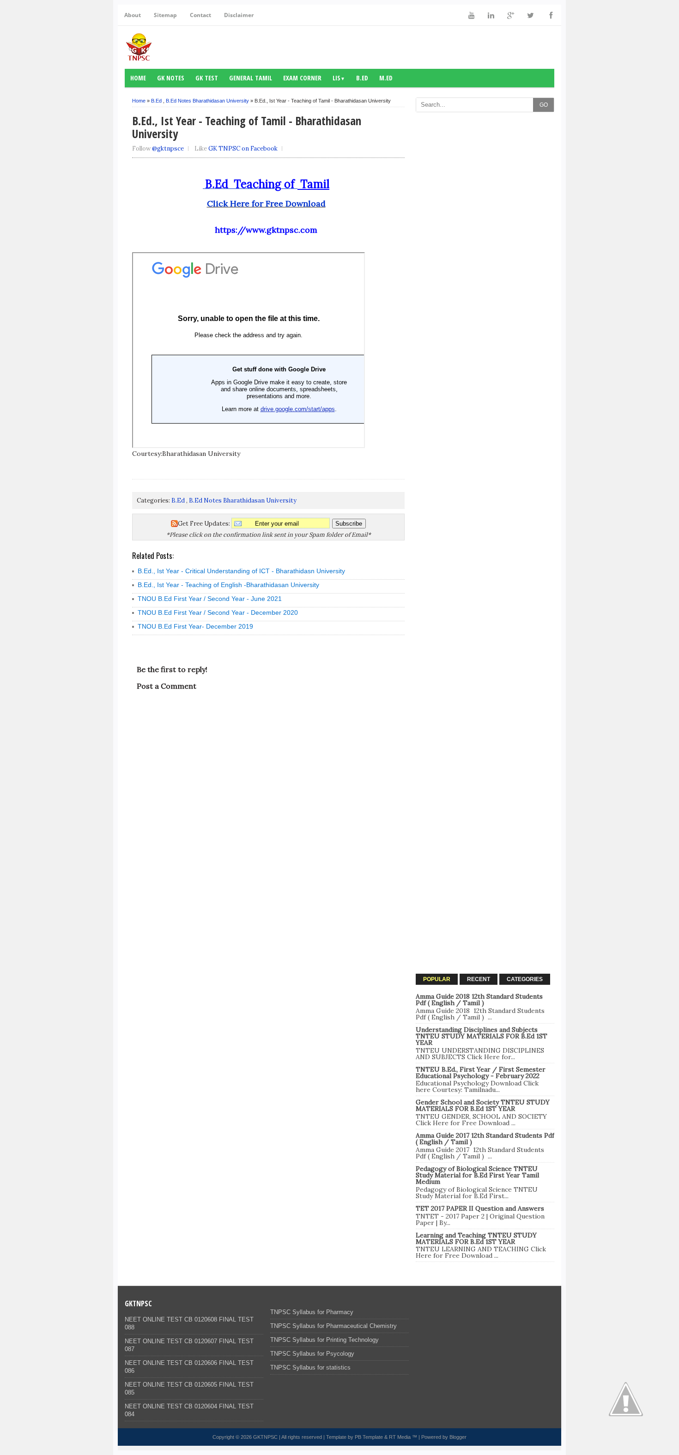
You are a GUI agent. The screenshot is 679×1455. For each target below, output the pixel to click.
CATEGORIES (525, 979)
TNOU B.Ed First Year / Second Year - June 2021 (210, 598)
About (132, 15)
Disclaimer (239, 15)
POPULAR (436, 979)
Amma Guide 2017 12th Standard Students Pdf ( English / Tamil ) (485, 1138)
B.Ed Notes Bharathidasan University (207, 100)
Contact (200, 15)
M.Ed (386, 77)
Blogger (458, 1437)
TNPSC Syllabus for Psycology (312, 1353)
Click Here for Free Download (266, 203)
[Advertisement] (485, 255)
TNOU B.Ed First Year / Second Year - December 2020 (218, 612)
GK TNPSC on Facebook (243, 148)
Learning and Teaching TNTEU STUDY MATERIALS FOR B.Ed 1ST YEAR (476, 1238)
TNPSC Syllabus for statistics (310, 1367)
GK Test (206, 77)
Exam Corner (302, 77)
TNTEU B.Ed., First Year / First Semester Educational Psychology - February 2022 (481, 1072)
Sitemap (165, 15)
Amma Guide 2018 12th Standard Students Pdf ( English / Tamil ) (479, 999)
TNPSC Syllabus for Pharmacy (311, 1312)
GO (544, 105)
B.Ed (362, 77)
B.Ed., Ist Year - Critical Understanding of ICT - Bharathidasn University (241, 571)
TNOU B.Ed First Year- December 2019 (195, 626)
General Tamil (250, 77)
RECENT (478, 979)
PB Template (369, 1437)
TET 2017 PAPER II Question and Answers (480, 1208)
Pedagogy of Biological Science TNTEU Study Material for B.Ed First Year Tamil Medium (477, 1175)
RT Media (400, 1437)
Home (138, 77)
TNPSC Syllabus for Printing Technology (324, 1339)
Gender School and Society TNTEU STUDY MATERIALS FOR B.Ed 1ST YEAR (483, 1105)
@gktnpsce (168, 148)
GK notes (170, 77)
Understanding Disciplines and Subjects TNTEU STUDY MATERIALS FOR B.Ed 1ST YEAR (481, 1036)
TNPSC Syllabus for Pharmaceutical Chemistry (333, 1325)
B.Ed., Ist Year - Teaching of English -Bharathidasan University (228, 584)
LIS (339, 77)
